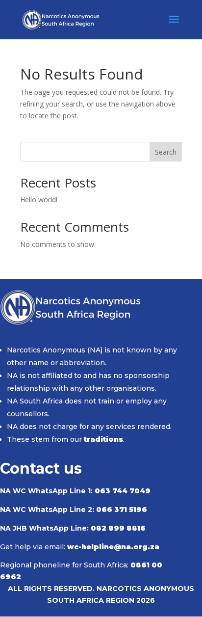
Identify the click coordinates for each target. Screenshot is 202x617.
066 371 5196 (121, 509)
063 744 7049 (123, 490)
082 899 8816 (118, 528)
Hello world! (38, 199)
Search (166, 152)
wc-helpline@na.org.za (113, 546)
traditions (103, 439)
